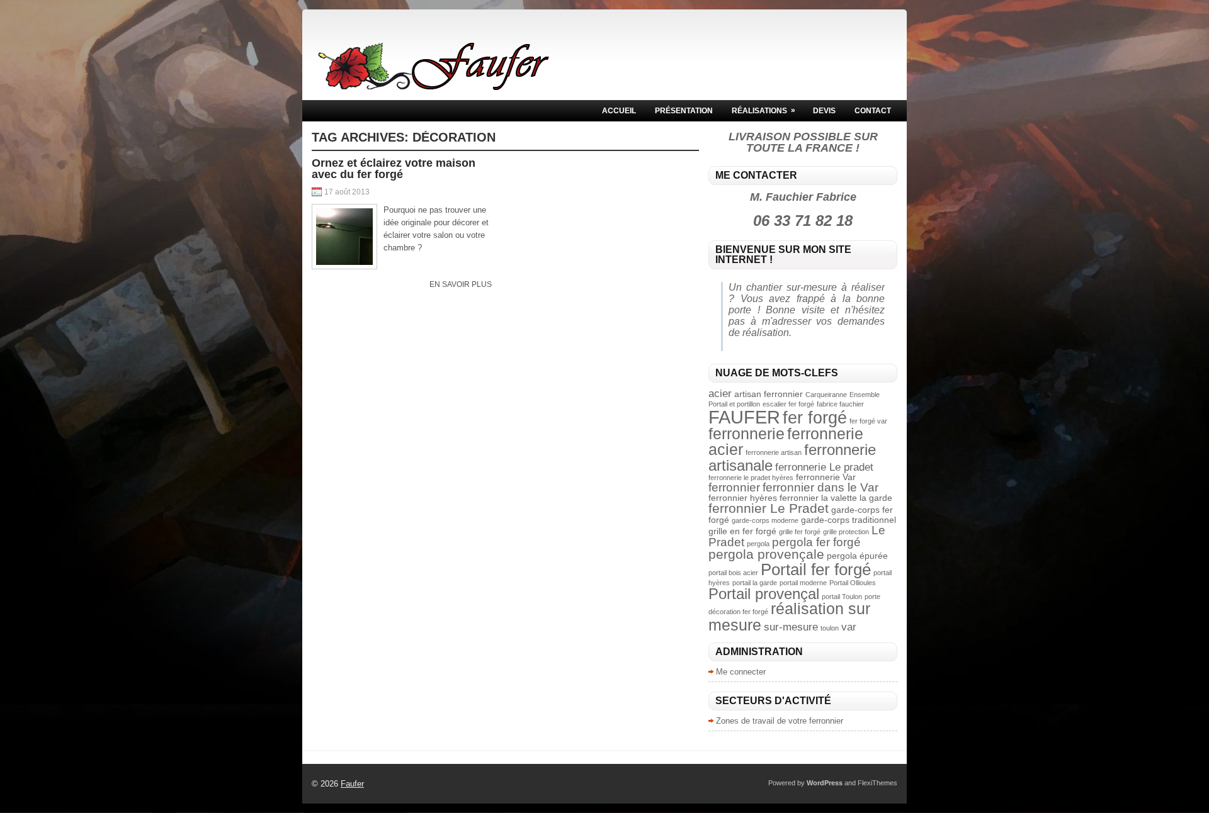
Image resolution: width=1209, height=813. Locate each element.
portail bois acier (733, 572)
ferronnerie (746, 433)
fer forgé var (868, 421)
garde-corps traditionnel (848, 520)
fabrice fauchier (840, 404)
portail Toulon (842, 596)
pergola (758, 543)
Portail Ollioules (852, 582)
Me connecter (741, 671)
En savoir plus (460, 284)
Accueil (619, 110)
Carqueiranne (826, 394)
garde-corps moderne (765, 520)
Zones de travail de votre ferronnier (779, 721)
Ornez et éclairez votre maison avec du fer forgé (393, 169)
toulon (829, 628)
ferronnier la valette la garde (836, 498)
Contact (872, 110)
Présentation (684, 110)
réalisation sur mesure (789, 616)
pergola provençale (766, 554)
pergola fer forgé (816, 542)
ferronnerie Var (826, 477)
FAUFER (744, 417)
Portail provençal (763, 593)
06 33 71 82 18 (803, 220)
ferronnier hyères (742, 498)
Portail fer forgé (816, 569)
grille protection (846, 531)
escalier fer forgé (788, 404)
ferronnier (734, 487)
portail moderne (803, 582)
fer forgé (815, 417)
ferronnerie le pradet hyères (750, 477)
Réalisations (763, 110)
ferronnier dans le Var (820, 487)
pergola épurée (857, 556)
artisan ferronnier (768, 394)
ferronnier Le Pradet (768, 508)
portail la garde (754, 582)
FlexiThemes (877, 783)
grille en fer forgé (742, 531)
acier (720, 394)
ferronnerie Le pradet (824, 467)
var (848, 627)
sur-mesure (791, 627)
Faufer (352, 783)
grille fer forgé (799, 531)
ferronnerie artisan (774, 452)
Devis (824, 110)
